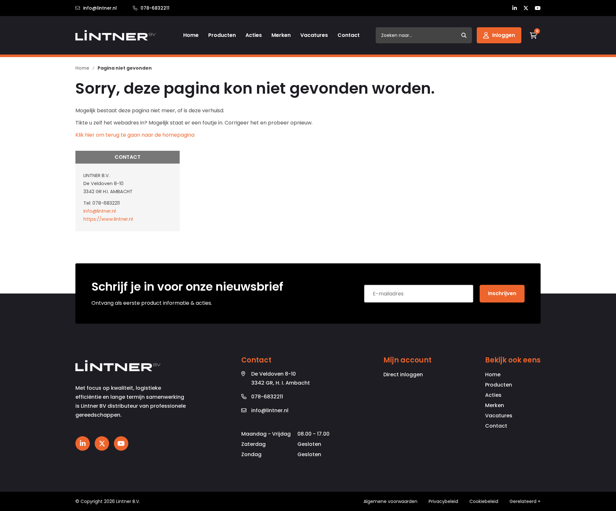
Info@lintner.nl (99, 211)
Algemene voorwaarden (390, 501)
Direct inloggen (403, 374)
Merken (494, 405)
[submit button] (464, 35)
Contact (496, 426)
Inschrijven (502, 293)
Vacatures (498, 415)
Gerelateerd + (525, 501)
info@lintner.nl (100, 8)
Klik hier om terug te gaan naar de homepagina (134, 135)
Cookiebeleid (483, 501)
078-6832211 (155, 8)
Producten (498, 384)
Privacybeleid (443, 501)
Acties (493, 395)
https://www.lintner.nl (108, 219)
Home (493, 374)
